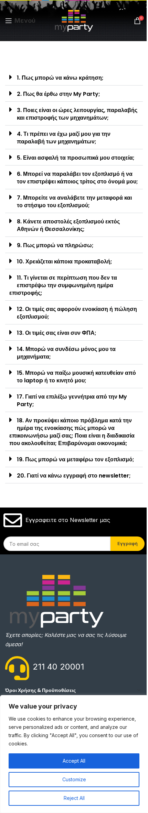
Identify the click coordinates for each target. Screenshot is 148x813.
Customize (74, 779)
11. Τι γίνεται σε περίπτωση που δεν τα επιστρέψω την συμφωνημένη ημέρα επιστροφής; (63, 285)
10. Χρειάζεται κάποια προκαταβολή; (64, 261)
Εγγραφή (127, 543)
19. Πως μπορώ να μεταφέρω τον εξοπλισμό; (75, 459)
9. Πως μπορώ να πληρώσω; (55, 245)
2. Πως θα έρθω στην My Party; (58, 94)
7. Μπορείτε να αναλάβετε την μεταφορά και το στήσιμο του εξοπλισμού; (74, 201)
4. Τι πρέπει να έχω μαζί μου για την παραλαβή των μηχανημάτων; (63, 137)
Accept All (74, 761)
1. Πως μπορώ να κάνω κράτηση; (60, 78)
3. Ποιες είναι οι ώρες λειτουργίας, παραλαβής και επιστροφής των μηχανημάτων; (77, 114)
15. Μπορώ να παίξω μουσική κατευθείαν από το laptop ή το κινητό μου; (76, 376)
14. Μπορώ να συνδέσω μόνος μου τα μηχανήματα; (66, 353)
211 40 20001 (58, 667)
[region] (74, 754)
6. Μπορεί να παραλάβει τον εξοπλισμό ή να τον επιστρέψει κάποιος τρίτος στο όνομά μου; (77, 177)
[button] (74, 77)
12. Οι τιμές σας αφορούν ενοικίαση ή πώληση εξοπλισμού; (77, 313)
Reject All (74, 798)
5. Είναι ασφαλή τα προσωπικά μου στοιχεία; (76, 158)
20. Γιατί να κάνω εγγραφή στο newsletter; (74, 476)
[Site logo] (74, 20)
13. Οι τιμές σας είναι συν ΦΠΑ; (56, 333)
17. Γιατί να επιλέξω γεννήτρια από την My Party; (72, 400)
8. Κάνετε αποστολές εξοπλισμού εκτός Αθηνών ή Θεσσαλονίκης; (68, 225)
